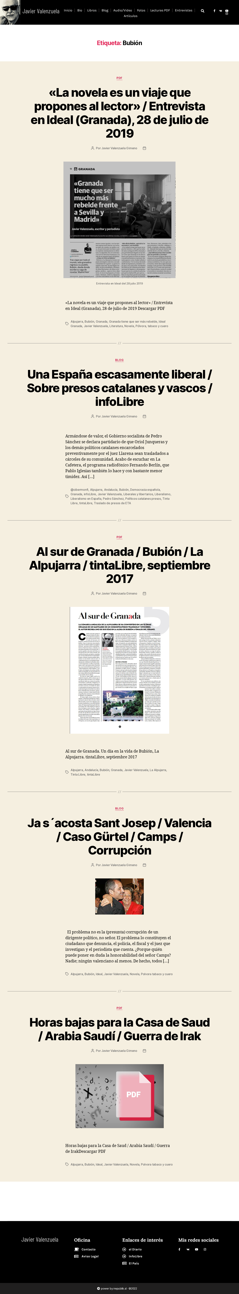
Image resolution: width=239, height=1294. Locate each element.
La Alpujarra (158, 770)
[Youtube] (226, 10)
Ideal (99, 974)
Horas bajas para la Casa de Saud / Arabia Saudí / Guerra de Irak (119, 1029)
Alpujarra (77, 321)
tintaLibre (85, 503)
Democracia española (145, 489)
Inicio (68, 10)
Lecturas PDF (160, 10)
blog (119, 360)
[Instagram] (226, 13)
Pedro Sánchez (113, 498)
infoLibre (90, 494)
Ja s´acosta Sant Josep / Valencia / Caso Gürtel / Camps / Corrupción (119, 836)
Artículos (130, 16)
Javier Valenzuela (96, 326)
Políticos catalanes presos (143, 498)
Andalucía (111, 489)
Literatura (116, 326)
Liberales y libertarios (138, 494)
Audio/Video (122, 10)
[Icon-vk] (220, 10)
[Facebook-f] (214, 10)
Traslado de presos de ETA (112, 503)
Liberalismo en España (86, 498)
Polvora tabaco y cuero (157, 974)
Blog (105, 10)
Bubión (89, 321)
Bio (79, 10)
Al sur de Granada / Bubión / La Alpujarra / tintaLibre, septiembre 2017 (119, 565)
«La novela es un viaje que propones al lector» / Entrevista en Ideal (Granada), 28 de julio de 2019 (119, 112)
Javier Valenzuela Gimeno (119, 148)
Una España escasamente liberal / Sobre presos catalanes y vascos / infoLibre (119, 388)
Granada (101, 321)
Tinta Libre (78, 774)
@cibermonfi (79, 489)
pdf (119, 78)
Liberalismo (162, 494)
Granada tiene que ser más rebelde (133, 321)
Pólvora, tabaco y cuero (152, 326)
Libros (92, 10)
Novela (129, 326)
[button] (202, 11)
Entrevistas (183, 10)
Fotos (141, 10)
